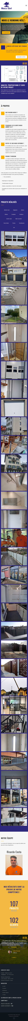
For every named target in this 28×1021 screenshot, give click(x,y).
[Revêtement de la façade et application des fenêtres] (12, 800)
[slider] (14, 947)
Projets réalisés (5, 992)
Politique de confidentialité (13, 1016)
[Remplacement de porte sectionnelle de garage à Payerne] (12, 373)
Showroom (4, 990)
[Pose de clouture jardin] (12, 315)
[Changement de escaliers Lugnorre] (12, 298)
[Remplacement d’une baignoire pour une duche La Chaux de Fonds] (12, 355)
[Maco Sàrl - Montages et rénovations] (6, 5)
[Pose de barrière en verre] (12, 557)
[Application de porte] (12, 743)
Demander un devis (21, 56)
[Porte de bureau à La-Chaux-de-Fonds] (12, 595)
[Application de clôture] (12, 632)
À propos (4, 988)
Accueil (3, 986)
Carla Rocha (16, 951)
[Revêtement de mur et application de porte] (12, 670)
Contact (4, 994)
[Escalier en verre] (12, 445)
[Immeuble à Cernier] (12, 464)
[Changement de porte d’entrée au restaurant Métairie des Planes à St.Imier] (12, 336)
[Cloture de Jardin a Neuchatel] (12, 259)
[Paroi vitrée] (12, 706)
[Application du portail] (12, 650)
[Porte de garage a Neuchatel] (12, 278)
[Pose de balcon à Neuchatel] (12, 613)
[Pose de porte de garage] (12, 408)
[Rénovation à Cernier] (12, 427)
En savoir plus (6, 32)
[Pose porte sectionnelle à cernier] (12, 242)
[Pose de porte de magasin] (12, 576)
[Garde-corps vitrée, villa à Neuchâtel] (12, 502)
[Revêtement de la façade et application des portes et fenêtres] (12, 764)
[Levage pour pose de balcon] (12, 687)
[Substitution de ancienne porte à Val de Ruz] (12, 521)
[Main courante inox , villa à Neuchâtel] (12, 484)
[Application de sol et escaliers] (12, 726)
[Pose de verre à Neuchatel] (12, 539)
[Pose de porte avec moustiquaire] (12, 391)
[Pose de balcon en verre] (12, 818)
